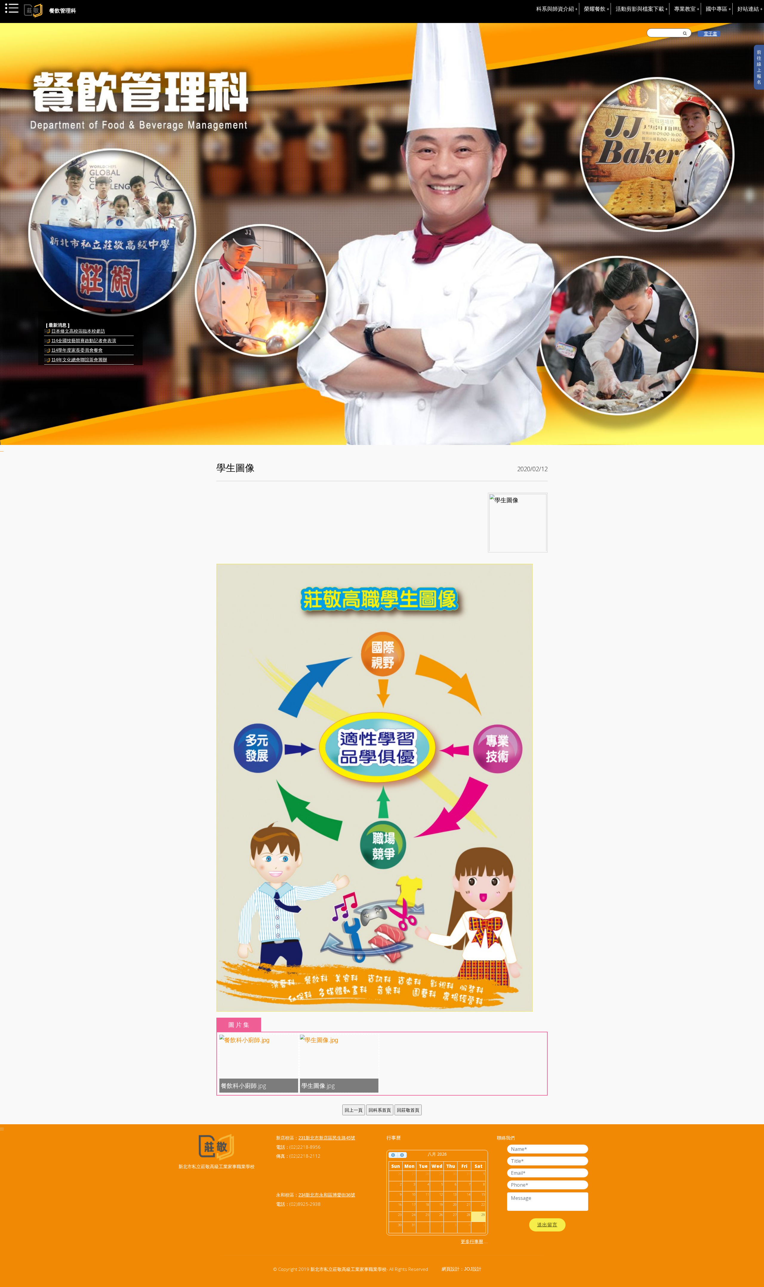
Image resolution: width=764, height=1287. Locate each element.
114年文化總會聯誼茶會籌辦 (79, 348)
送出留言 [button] (547, 1224)
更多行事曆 (472, 1241)
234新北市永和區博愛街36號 (326, 1194)
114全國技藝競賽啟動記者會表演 (83, 329)
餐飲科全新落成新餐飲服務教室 (82, 358)
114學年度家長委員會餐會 (77, 339)
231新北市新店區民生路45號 (326, 1137)
